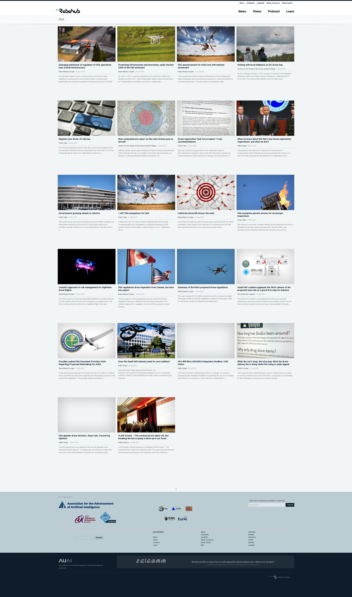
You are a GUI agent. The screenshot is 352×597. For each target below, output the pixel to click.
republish (260, 3)
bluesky (251, 542)
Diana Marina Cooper (67, 72)
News (242, 11)
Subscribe (290, 504)
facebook (252, 537)
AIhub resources (273, 3)
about (241, 3)
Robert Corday (242, 368)
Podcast (274, 11)
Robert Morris (123, 442)
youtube (251, 545)
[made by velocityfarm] (280, 577)
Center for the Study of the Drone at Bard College (256, 69)
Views (257, 11)
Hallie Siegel (241, 146)
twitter (250, 540)
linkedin (251, 535)
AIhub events (287, 3)
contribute (250, 3)
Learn (290, 11)
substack (251, 532)
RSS (202, 545)
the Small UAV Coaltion (246, 294)
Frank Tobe (63, 143)
